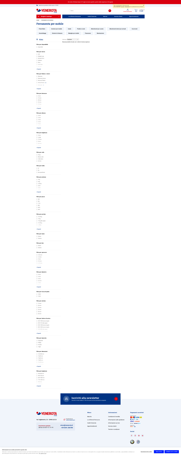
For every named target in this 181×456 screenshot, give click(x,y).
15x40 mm (40, 356)
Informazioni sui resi (114, 423)
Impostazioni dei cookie (146, 451)
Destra (39, 236)
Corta (39, 135)
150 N (39, 296)
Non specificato (41, 172)
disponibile (40, 47)
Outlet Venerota (92, 16)
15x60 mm (40, 358)
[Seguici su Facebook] (131, 435)
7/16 (39, 203)
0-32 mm (40, 254)
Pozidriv (40, 344)
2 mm (39, 117)
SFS (39, 54)
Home (37, 20)
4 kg (39, 179)
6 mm (39, 278)
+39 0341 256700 (67, 427)
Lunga (39, 137)
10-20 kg (40, 216)
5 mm (39, 276)
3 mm (39, 119)
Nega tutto (159, 451)
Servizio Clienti (118, 16)
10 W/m (40, 183)
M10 (39, 207)
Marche (105, 16)
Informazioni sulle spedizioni (116, 419)
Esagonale (40, 340)
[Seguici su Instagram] (135, 435)
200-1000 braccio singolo (43, 321)
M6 (39, 201)
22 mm (39, 161)
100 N (39, 294)
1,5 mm (40, 257)
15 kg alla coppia (41, 220)
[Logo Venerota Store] (46, 415)
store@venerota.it (66, 425)
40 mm (39, 311)
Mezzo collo (40, 156)
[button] (128, 10)
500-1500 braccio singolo (43, 325)
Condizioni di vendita (114, 416)
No (38, 170)
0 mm (39, 96)
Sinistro (40, 247)
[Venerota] (46, 10)
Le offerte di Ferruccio (75, 16)
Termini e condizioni (113, 429)
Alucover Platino (41, 80)
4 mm (39, 274)
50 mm (39, 313)
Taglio (39, 346)
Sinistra (40, 238)
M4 (39, 199)
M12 (39, 209)
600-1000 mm (41, 377)
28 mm (39, 100)
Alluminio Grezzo (42, 78)
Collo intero (40, 159)
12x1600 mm (41, 354)
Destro (39, 245)
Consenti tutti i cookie (171, 451)
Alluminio (40, 76)
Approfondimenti (133, 16)
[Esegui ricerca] (109, 10)
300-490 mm (41, 373)
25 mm (39, 307)
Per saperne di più (42, 453)
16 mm (39, 98)
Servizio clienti (112, 426)
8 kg (39, 181)
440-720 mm (41, 375)
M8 (39, 205)
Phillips (39, 342)
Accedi (122, 6)
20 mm (39, 305)
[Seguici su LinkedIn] (142, 435)
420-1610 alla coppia (42, 323)
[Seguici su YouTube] (139, 435)
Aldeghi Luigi (41, 56)
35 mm (39, 309)
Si (38, 168)
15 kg (39, 218)
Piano (39, 154)
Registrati (127, 6)
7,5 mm (40, 139)
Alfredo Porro (41, 58)
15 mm (39, 303)
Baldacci (40, 60)
